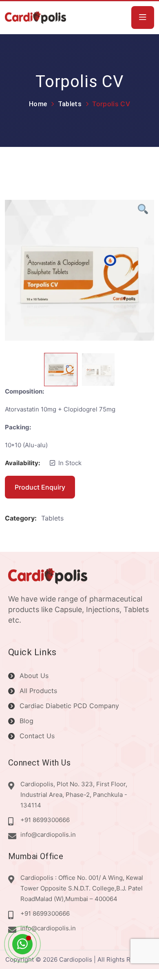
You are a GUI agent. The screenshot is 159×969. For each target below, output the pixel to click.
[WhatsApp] (22, 944)
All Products (38, 691)
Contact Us (37, 736)
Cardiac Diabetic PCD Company (69, 706)
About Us (34, 676)
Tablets (70, 104)
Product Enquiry (40, 487)
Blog (26, 721)
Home (38, 104)
